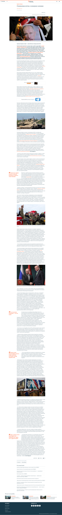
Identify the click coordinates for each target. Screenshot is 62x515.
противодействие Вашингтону (25, 56)
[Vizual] (59, 1)
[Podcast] (57, 1)
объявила (39, 75)
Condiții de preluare (8, 511)
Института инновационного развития (23, 151)
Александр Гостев (19, 8)
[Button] (43, 12)
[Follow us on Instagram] (36, 506)
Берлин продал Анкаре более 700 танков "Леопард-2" (28, 140)
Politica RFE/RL (7, 505)
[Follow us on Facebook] (32, 506)
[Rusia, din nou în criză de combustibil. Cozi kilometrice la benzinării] (8, 497)
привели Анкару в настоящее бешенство (33, 96)
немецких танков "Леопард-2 (31, 134)
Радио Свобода (19, 4)
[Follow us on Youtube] (34, 506)
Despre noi (6, 510)
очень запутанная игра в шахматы (36, 155)
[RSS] (38, 506)
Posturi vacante (7, 508)
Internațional (13, 496)
